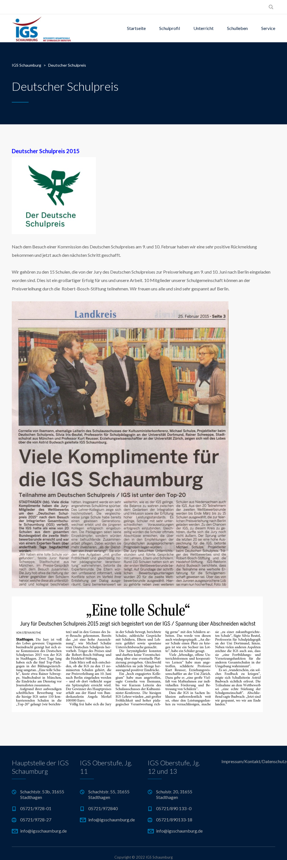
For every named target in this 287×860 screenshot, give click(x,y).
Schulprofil (169, 28)
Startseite (136, 28)
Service (268, 28)
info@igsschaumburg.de (43, 830)
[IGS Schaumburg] (41, 28)
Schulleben (237, 28)
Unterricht (203, 28)
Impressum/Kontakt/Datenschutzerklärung (248, 761)
